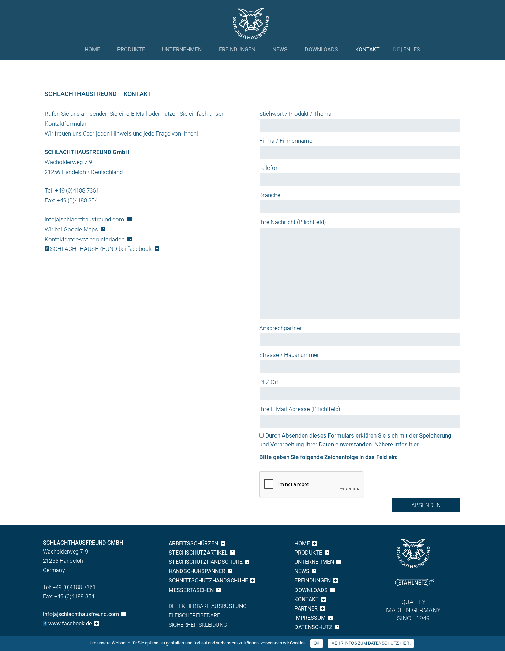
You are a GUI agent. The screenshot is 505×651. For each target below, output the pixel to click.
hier (413, 444)
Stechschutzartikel (198, 552)
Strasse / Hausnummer (289, 354)
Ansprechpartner (280, 328)
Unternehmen (182, 49)
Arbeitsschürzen (193, 543)
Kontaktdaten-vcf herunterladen (84, 239)
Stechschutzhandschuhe (206, 562)
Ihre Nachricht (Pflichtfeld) (292, 222)
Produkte (131, 49)
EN (406, 49)
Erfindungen (237, 49)
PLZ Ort (269, 382)
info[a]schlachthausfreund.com (84, 219)
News (280, 49)
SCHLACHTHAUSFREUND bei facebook (101, 248)
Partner (306, 608)
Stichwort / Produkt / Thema (295, 113)
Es (417, 49)
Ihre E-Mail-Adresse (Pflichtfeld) (299, 409)
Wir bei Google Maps (71, 229)
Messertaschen (191, 590)
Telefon (269, 167)
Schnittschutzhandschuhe (208, 580)
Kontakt (367, 49)
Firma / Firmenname (285, 140)
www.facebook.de (70, 623)
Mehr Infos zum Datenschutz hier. (371, 643)
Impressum (310, 618)
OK (316, 643)
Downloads (321, 49)
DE (396, 49)
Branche (269, 194)
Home (92, 49)
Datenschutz (313, 627)
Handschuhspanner (197, 571)
